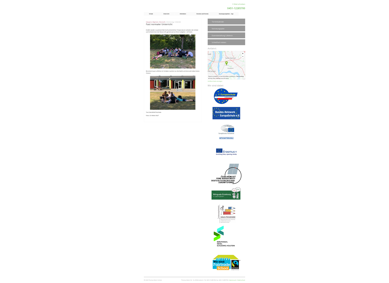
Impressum (232, 280)
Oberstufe (162, 22)
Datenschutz (241, 280)
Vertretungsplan (218, 29)
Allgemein (155, 22)
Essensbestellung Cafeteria (222, 35)
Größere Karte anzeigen (215, 81)
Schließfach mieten (219, 42)
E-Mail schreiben (238, 4)
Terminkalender (218, 22)
